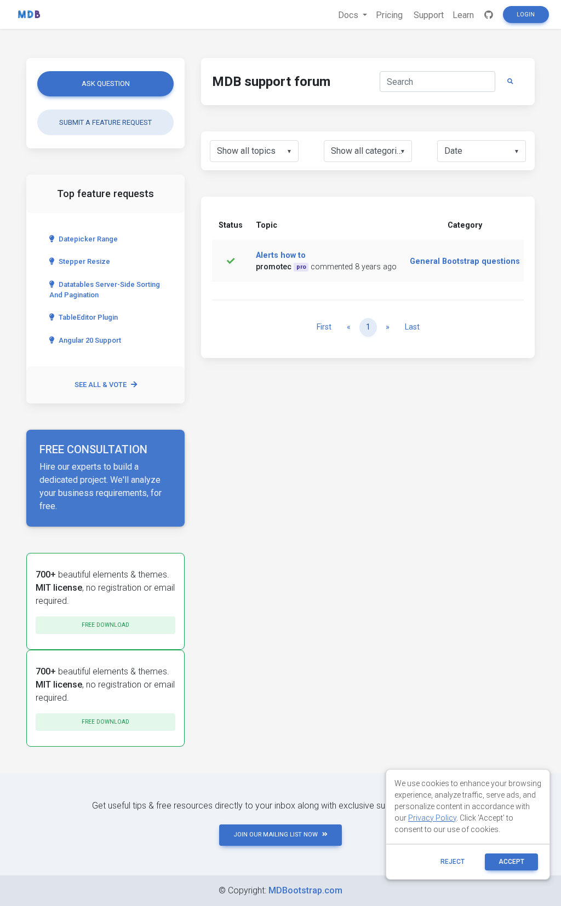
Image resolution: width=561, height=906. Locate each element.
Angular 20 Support (90, 340)
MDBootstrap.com (305, 890)
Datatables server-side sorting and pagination (104, 289)
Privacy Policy (432, 817)
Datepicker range (88, 239)
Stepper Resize (84, 261)
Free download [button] (105, 624)
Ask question (106, 83)
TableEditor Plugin (88, 317)
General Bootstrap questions (465, 261)
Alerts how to (281, 255)
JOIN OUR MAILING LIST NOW (275, 834)
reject (452, 861)
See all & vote (101, 384)
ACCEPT (511, 861)
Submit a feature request (105, 122)
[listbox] (254, 151)
